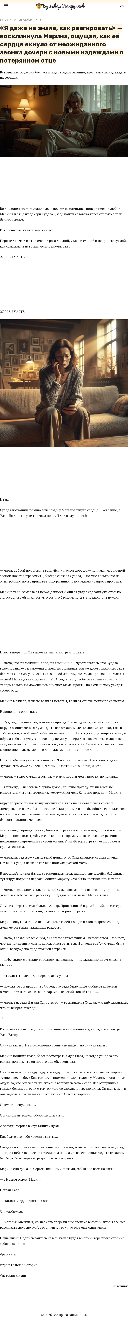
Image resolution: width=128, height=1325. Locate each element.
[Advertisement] (64, 181)
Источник (120, 1286)
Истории (5, 19)
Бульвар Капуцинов (63, 6)
